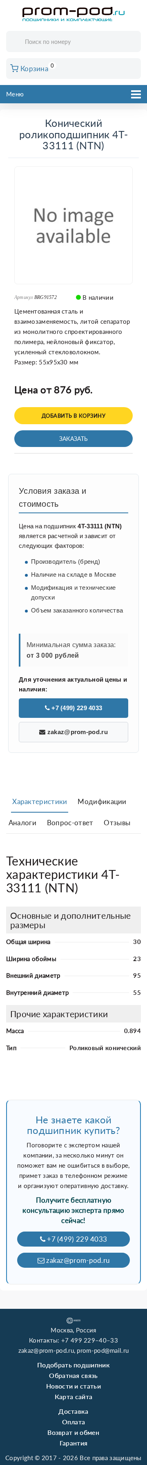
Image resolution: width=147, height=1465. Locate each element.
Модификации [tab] (102, 801)
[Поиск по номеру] (131, 42)
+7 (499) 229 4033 (76, 707)
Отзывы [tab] (117, 822)
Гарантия (73, 1443)
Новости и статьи (73, 1386)
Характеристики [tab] (39, 801)
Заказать (73, 438)
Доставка (73, 1411)
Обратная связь (73, 1375)
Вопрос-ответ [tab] (70, 822)
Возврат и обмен (73, 1432)
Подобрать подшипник (73, 1365)
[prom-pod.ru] (73, 14)
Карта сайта (73, 1396)
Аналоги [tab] (22, 822)
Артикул (23, 297)
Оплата (73, 1422)
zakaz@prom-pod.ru (76, 731)
